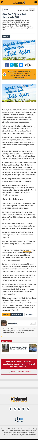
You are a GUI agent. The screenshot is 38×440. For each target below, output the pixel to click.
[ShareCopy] (26, 65)
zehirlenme (27, 250)
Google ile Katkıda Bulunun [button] (21, 371)
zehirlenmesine (7, 119)
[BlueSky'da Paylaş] (21, 65)
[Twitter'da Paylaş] (12, 65)
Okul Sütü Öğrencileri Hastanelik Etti (14, 16)
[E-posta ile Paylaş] (30, 65)
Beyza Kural (12, 323)
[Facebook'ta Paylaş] (7, 65)
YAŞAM (6, 9)
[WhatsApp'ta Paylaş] (16, 65)
